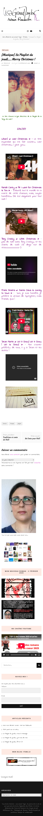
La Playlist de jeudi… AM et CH (13, 742)
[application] (22, 645)
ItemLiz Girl (7, 63)
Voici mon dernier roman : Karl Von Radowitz (17, 725)
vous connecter (15, 454)
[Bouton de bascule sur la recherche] (40, 31)
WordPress (13, 812)
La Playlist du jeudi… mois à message (15, 733)
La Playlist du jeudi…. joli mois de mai (15, 738)
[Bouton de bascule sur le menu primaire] (3, 31)
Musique (12, 424)
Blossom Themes (28, 810)
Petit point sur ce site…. (11, 729)
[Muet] (36, 655)
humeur (5, 424)
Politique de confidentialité (25, 812)
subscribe (37, 462)
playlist (19, 424)
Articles (5, 50)
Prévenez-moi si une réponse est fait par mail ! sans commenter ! (21, 464)
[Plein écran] (39, 655)
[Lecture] (4, 655)
